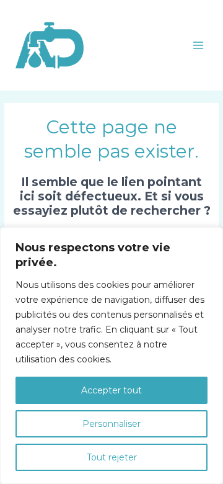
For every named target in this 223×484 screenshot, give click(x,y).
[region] (111, 355)
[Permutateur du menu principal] (198, 45)
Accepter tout (111, 390)
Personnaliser (111, 423)
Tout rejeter (112, 457)
